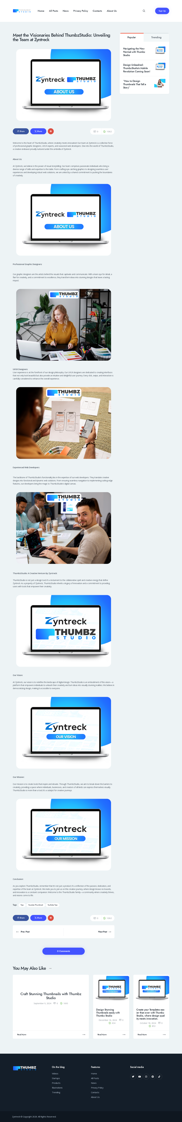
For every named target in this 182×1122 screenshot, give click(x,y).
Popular (131, 37)
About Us (95, 1097)
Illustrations (57, 1087)
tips (22, 905)
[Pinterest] (153, 1077)
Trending (156, 37)
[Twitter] (133, 1077)
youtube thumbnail (35, 905)
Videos (55, 1073)
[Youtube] (140, 1077)
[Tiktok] (159, 1077)
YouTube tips (52, 905)
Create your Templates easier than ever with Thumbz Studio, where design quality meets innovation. (150, 1014)
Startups (56, 1078)
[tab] (132, 37)
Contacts (95, 1092)
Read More (21, 1034)
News (93, 1082)
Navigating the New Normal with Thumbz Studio (134, 52)
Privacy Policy (97, 1087)
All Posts (95, 1078)
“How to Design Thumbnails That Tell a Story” (134, 84)
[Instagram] (146, 1077)
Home (94, 1073)
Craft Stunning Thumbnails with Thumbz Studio (50, 996)
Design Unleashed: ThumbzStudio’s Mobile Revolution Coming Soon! (136, 68)
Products (56, 1082)
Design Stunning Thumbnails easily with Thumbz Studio (108, 1012)
